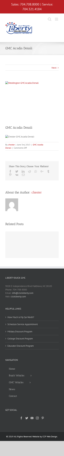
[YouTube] (32, 418)
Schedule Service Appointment (22, 324)
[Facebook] (21, 418)
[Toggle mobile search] (49, 19)
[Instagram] (37, 418)
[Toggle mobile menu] (57, 19)
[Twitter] (26, 418)
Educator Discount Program (20, 345)
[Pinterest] (42, 418)
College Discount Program (20, 338)
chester (11, 144)
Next (54, 67)
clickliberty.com (18, 296)
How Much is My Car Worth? (20, 317)
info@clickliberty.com (22, 293)
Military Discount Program (19, 331)
